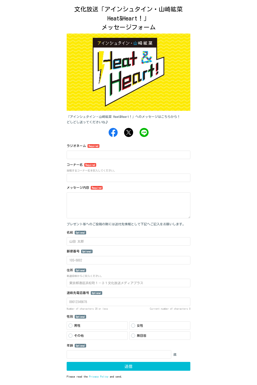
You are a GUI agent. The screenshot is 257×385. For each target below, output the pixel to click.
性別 (76, 316)
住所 (76, 270)
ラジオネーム (82, 145)
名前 (76, 232)
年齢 (76, 345)
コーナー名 (81, 164)
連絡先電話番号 (84, 292)
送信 (128, 366)
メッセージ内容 (84, 187)
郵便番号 (79, 251)
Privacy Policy (98, 376)
